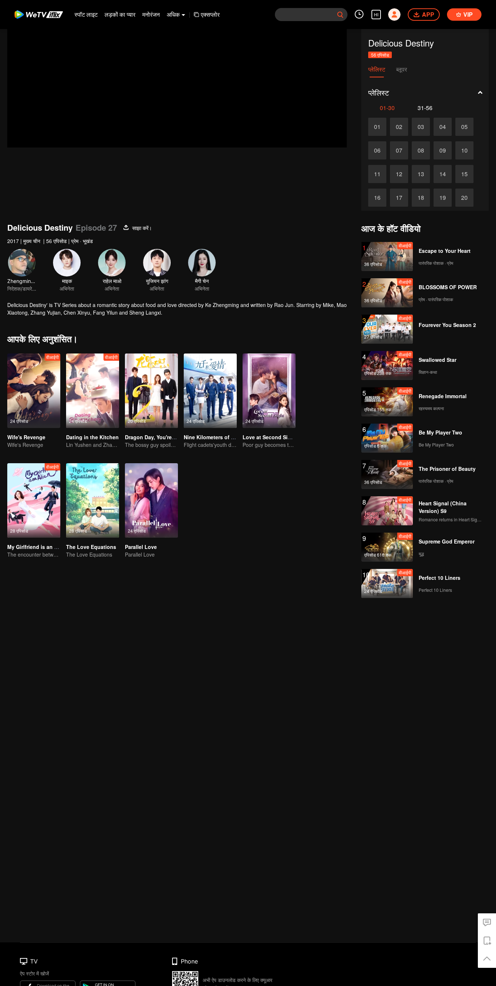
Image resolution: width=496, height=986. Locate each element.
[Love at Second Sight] (269, 390)
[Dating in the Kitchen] (92, 390)
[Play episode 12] (399, 174)
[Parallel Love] (151, 500)
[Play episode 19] (443, 198)
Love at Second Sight (269, 437)
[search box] (340, 14)
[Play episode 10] (464, 150)
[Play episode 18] (421, 198)
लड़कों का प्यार (120, 14)
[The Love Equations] (92, 500)
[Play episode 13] (421, 174)
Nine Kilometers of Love (213, 437)
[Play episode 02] (399, 127)
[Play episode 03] (421, 127)
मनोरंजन (151, 14)
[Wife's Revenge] (33, 390)
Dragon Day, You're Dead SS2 (161, 437)
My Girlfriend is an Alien (37, 546)
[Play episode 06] (377, 150)
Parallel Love (141, 546)
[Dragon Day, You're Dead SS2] (151, 390)
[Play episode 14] (443, 174)
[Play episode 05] (464, 127)
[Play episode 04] (443, 127)
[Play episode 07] (399, 150)
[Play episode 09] (443, 150)
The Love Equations (91, 546)
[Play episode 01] (377, 127)
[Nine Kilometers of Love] (210, 390)
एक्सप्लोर (210, 14)
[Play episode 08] (421, 150)
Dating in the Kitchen (92, 437)
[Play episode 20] (464, 198)
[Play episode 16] (377, 198)
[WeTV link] (39, 14)
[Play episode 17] (399, 198)
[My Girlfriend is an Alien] (33, 500)
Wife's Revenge (26, 437)
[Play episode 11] (377, 174)
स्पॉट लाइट (86, 14)
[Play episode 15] (464, 174)
